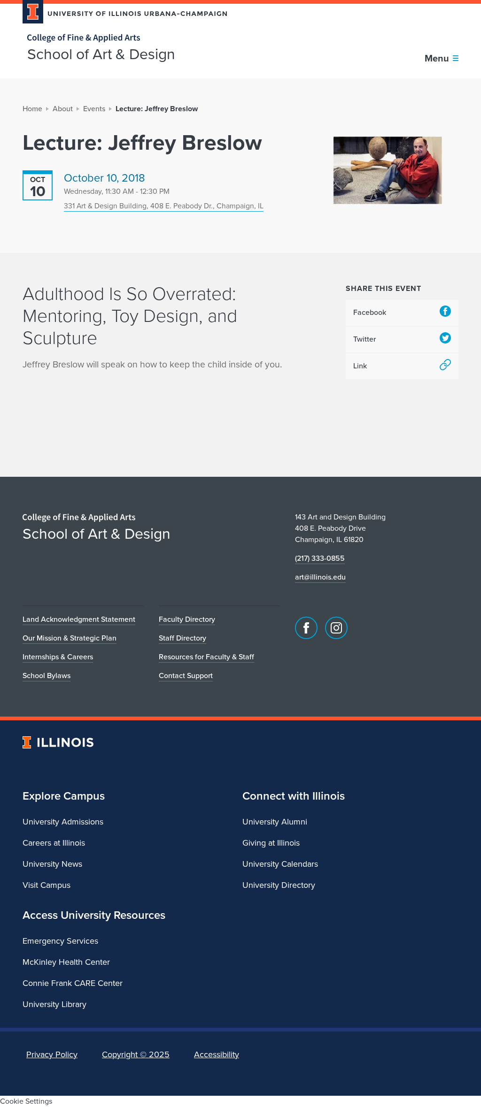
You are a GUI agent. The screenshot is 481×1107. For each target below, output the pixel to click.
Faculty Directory (187, 619)
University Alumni (274, 822)
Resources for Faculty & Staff (206, 656)
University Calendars (280, 864)
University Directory (278, 885)
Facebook (369, 312)
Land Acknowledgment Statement (79, 619)
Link (360, 365)
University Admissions (63, 822)
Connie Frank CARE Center (73, 983)
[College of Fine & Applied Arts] (121, 38)
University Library (54, 1004)
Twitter (364, 339)
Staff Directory (182, 638)
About (63, 108)
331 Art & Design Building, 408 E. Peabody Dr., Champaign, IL (164, 205)
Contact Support (186, 675)
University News (52, 864)
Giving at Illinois (271, 843)
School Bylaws (46, 675)
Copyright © (136, 1054)
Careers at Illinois (54, 843)
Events (94, 108)
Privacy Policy (52, 1054)
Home (32, 108)
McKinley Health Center (66, 962)
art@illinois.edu (320, 577)
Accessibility (216, 1054)
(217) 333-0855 (320, 558)
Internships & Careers (58, 656)
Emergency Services (60, 941)
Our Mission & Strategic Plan (69, 638)
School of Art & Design (101, 54)
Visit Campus (46, 885)
